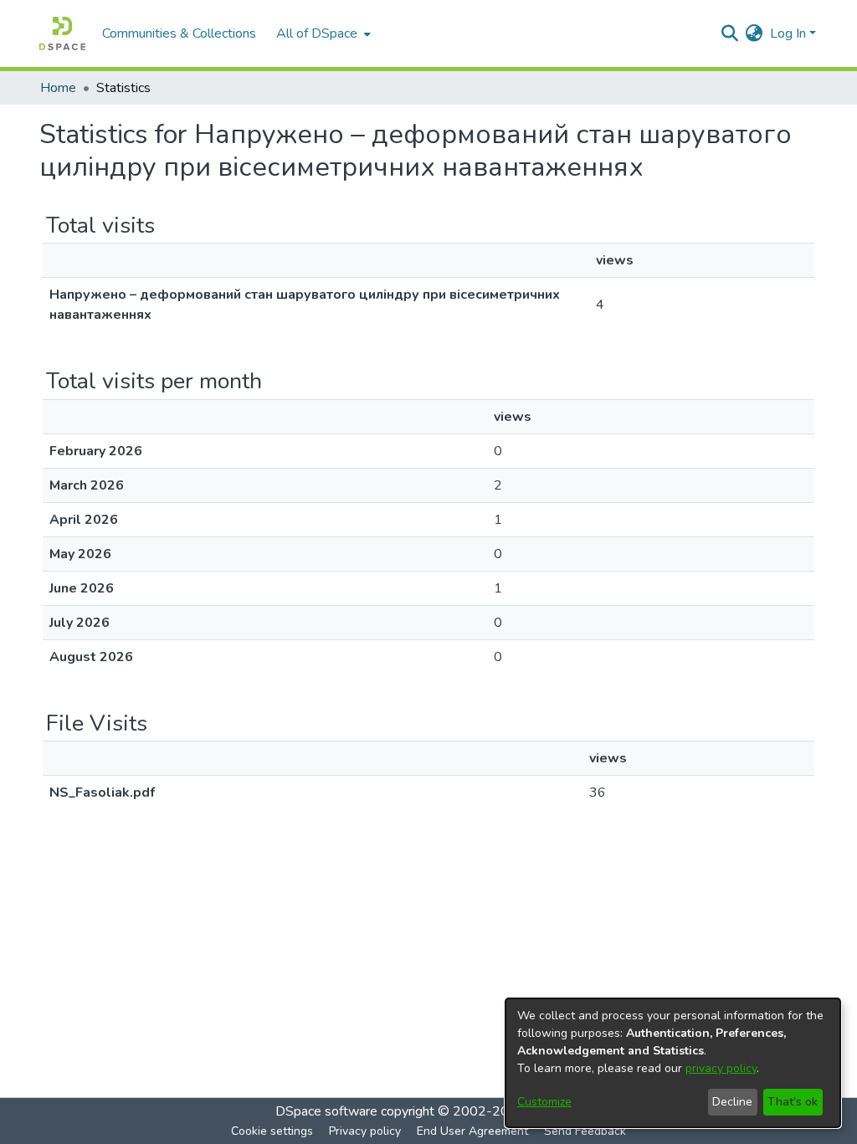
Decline (732, 1102)
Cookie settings (272, 1131)
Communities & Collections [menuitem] (179, 33)
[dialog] (672, 1062)
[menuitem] (322, 33)
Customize (544, 1102)
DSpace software (326, 1111)
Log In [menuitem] (788, 33)
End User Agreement (472, 1131)
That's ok (792, 1102)
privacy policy (721, 1068)
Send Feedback (585, 1131)
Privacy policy (365, 1131)
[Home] (62, 33)
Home (58, 88)
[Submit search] (730, 33)
